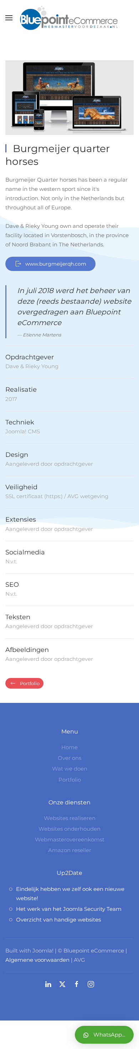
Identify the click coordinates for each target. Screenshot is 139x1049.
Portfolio (30, 683)
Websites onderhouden (69, 828)
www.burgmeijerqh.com (55, 264)
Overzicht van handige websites (58, 919)
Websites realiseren (70, 818)
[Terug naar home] (69, 18)
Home (69, 747)
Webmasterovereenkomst (69, 839)
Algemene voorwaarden (37, 959)
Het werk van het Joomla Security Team (69, 909)
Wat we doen (69, 768)
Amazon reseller (69, 850)
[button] (8, 18)
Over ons (69, 758)
